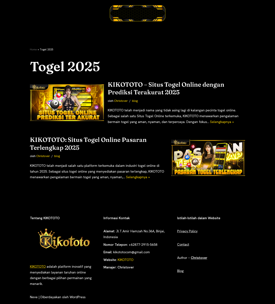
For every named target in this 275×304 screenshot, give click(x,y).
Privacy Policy (187, 231)
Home (33, 49)
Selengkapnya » (222, 122)
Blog (180, 271)
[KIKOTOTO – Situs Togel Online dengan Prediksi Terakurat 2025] (67, 102)
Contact (183, 244)
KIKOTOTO (38, 266)
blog (135, 101)
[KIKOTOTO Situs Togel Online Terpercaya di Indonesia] (137, 13)
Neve (34, 297)
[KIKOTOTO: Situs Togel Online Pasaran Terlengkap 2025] (208, 158)
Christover (121, 101)
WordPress (77, 297)
